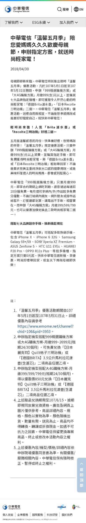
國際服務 (37, 514)
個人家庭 (8, 514)
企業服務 (22, 514)
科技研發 (52, 514)
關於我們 (67, 514)
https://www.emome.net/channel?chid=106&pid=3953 (45, 328)
